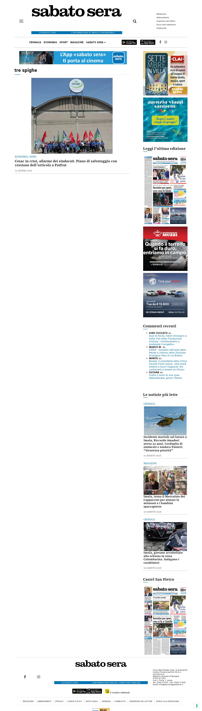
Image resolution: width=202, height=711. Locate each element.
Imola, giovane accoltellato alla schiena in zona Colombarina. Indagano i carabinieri (163, 558)
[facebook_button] (160, 42)
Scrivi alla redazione (166, 25)
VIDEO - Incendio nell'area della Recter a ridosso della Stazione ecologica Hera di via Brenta (167, 352)
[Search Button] (130, 19)
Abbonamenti (163, 18)
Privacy (59, 701)
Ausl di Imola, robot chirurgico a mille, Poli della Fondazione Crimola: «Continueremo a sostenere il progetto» (168, 340)
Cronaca (35, 42)
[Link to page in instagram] (39, 677)
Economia (50, 42)
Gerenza (106, 701)
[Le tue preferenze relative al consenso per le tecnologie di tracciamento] (197, 706)
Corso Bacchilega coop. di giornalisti (170, 670)
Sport (64, 42)
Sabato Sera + (96, 42)
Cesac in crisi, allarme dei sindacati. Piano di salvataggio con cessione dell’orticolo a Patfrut (66, 163)
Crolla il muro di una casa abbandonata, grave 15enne (165, 376)
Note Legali (92, 701)
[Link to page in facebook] (25, 677)
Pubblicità (161, 28)
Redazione (161, 14)
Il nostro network (119, 692)
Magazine (77, 42)
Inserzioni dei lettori (166, 21)
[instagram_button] (165, 42)
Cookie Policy (75, 701)
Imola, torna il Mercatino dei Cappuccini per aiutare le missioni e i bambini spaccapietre (164, 501)
